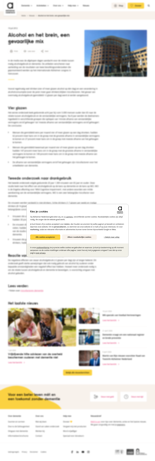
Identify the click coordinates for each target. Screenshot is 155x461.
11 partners (68, 217)
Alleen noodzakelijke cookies (79, 237)
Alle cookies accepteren (45, 237)
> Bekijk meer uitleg (111, 237)
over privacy (41, 253)
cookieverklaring (42, 247)
